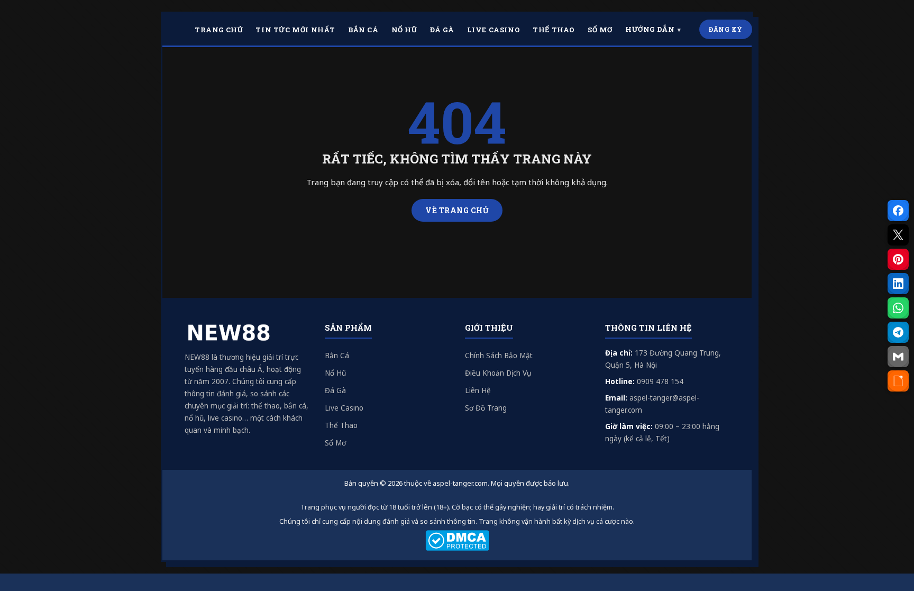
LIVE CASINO (493, 29)
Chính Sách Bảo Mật (499, 355)
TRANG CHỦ (219, 29)
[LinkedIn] (898, 283)
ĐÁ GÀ (442, 29)
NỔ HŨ (404, 29)
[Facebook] (898, 210)
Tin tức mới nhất (295, 29)
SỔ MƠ (600, 29)
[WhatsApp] (898, 308)
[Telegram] (898, 332)
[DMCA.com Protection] (457, 540)
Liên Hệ (478, 390)
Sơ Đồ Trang (486, 408)
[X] (898, 235)
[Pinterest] (898, 259)
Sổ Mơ (335, 443)
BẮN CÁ (363, 29)
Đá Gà (335, 390)
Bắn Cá (337, 355)
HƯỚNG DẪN (649, 29)
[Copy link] (898, 381)
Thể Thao (341, 425)
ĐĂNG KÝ (726, 29)
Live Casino (344, 408)
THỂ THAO (554, 29)
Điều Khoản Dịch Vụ (498, 373)
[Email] (898, 356)
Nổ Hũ (335, 373)
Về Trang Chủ (457, 210)
